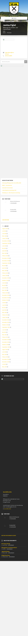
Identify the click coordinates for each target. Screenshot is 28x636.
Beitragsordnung (5, 543)
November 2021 (5, 322)
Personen (9, 32)
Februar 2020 (5, 357)
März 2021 (4, 334)
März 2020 (4, 354)
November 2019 (5, 361)
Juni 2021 (4, 329)
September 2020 (6, 347)
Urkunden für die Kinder (7, 187)
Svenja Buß (13, 209)
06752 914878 (8, 55)
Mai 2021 (4, 332)
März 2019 (4, 366)
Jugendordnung (5, 551)
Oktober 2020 (5, 344)
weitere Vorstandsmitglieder (8, 535)
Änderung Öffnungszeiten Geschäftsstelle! (11, 183)
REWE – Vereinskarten (7, 185)
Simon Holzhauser (15, 201)
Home (4, 32)
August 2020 (5, 349)
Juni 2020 (4, 352)
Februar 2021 (5, 337)
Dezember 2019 (5, 359)
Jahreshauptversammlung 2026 (9, 190)
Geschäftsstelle (7, 492)
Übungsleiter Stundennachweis (9, 547)
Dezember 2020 (5, 339)
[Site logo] (14, 13)
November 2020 (5, 342)
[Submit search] (25, 61)
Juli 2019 (4, 364)
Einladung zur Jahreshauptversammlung (11, 192)
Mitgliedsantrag (5, 555)
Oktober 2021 (5, 324)
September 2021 (6, 327)
